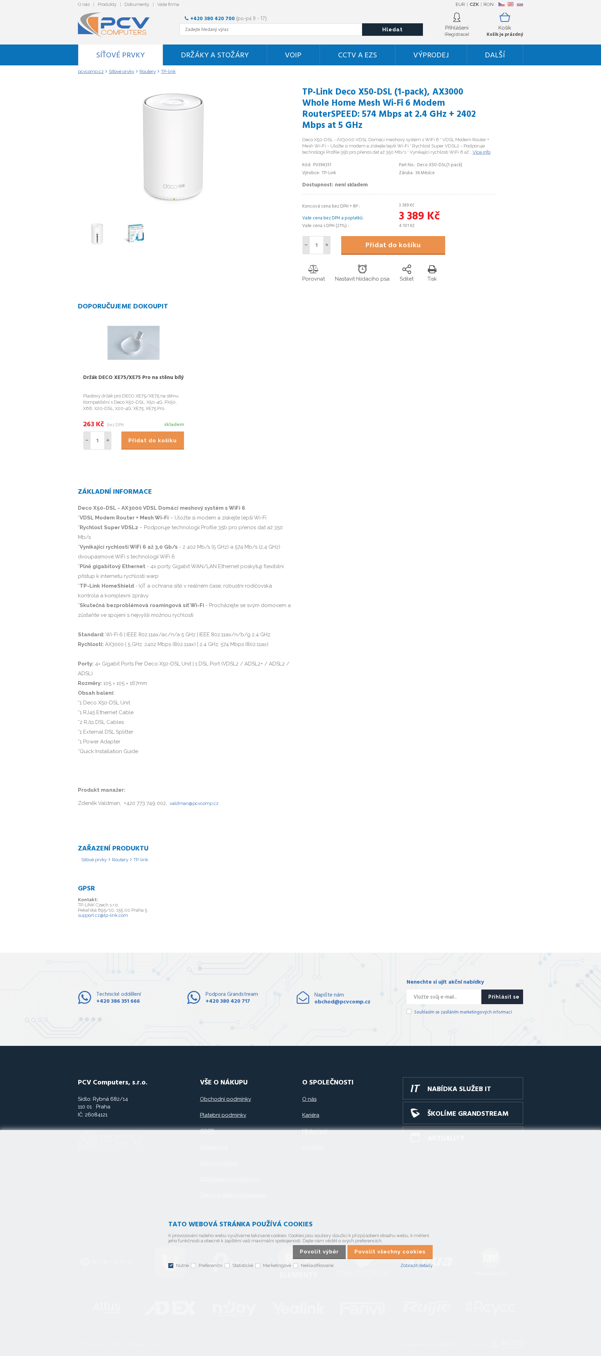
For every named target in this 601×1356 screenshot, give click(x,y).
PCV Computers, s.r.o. (118, 25)
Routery (120, 859)
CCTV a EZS (357, 55)
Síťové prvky (120, 55)
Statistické (242, 1265)
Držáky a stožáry (215, 55)
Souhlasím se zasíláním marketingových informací (463, 1012)
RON (488, 4)
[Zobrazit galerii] (173, 205)
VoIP (293, 55)
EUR (460, 4)
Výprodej (431, 55)
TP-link (141, 859)
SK (519, 4)
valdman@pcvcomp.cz (194, 803)
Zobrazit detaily (416, 1265)
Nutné (182, 1265)
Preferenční (211, 1265)
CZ (501, 4)
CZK (474, 4)
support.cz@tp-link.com (103, 915)
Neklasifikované (317, 1265)
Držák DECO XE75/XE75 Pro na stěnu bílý (133, 377)
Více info (481, 152)
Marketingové (277, 1265)
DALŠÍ (495, 55)
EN (510, 4)
